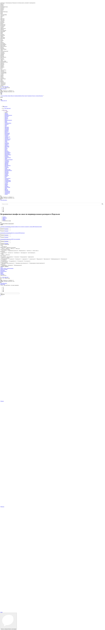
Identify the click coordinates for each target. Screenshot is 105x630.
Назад (7, 111)
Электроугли (7, 193)
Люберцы (6, 162)
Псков (6, 121)
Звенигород (7, 145)
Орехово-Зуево (7, 169)
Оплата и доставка (35, 95)
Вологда (6, 117)
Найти (2, 294)
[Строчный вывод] (1, 224)
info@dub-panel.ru (3, 200)
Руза (5, 177)
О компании (29, 95)
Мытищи (6, 164)
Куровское (7, 156)
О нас (1, 267)
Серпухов (6, 179)
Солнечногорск (8, 180)
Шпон (6, 95)
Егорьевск (7, 142)
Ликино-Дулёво (8, 157)
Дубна (6, 141)
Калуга (6, 119)
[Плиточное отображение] (0, 224)
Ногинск (6, 166)
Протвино (7, 172)
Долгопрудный (7, 138)
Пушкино (6, 173)
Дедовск (6, 135)
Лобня (6, 158)
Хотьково (6, 186)
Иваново (6, 118)
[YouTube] (3, 210)
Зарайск (6, 144)
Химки (6, 185)
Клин (6, 149)
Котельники (7, 151)
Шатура (6, 189)
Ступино (6, 182)
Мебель (1, 273)
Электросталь (7, 192)
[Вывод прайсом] (2, 224)
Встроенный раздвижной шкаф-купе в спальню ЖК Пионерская (12, 232)
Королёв (6, 150)
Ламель (9, 95)
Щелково (6, 190)
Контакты (41, 95)
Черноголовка (7, 187)
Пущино (6, 174)
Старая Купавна (8, 181)
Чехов (6, 188)
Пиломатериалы (3, 271)
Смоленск (7, 124)
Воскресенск (7, 133)
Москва (6, 113)
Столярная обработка (18, 95)
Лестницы (2, 274)
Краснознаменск (8, 154)
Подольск (6, 171)
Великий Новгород (8, 115)
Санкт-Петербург (8, 123)
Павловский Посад (8, 170)
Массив (12, 95)
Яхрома (6, 194)
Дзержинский (7, 136)
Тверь (6, 125)
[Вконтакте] (3, 207)
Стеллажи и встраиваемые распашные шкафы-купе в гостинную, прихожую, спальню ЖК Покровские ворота (21, 226)
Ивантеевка (7, 146)
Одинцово (7, 167)
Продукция (2, 270)
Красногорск (7, 153)
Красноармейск (8, 152)
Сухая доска (3, 95)
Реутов (6, 176)
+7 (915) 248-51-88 (4, 86)
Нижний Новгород (8, 120)
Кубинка (6, 155)
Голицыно (7, 134)
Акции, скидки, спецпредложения (6, 268)
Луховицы (7, 160)
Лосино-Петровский (8, 159)
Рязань (6, 122)
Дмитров (6, 137)
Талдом (6, 183)
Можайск (6, 163)
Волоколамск (7, 132)
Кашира (6, 148)
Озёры (6, 168)
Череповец (7, 127)
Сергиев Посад (7, 178)
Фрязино (6, 184)
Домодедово (7, 139)
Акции (25, 95)
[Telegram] (3, 208)
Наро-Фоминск (7, 165)
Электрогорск (7, 191)
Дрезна (6, 140)
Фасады (1, 272)
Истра (6, 147)
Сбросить (6, 266)
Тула (6, 126)
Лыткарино (7, 161)
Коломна (6, 114)
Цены (23, 95)
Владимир (7, 116)
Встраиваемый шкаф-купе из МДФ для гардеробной (10, 239)
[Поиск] (1, 94)
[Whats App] (3, 211)
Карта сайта (2, 284)
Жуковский (7, 143)
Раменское (7, 175)
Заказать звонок (3, 88)
